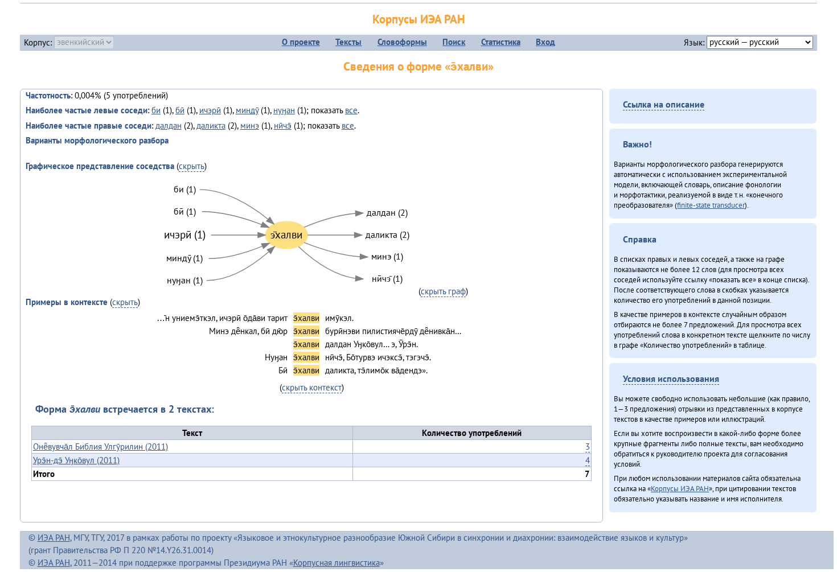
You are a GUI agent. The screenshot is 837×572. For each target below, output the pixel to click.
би (156, 110)
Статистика (500, 41)
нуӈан (284, 110)
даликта (210, 125)
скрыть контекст (312, 387)
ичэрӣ (210, 110)
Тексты (348, 41)
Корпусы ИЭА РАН (418, 19)
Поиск (453, 41)
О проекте (301, 41)
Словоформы (402, 41)
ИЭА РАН (54, 537)
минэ (249, 125)
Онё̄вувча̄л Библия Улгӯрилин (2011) (100, 446)
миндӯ (247, 110)
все (351, 110)
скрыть (191, 166)
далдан (168, 125)
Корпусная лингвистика (336, 562)
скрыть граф (443, 291)
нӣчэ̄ (283, 125)
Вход (545, 41)
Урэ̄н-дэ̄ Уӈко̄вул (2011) (76, 460)
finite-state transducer (711, 205)
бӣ (179, 110)
